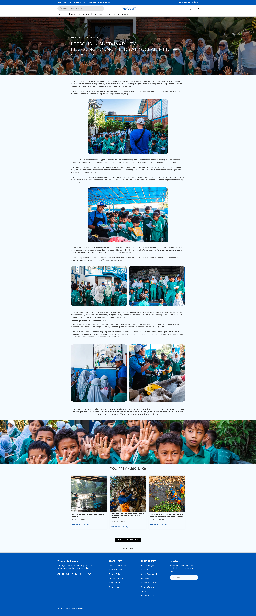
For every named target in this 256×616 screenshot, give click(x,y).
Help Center (114, 583)
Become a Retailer (149, 595)
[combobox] (81, 8)
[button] (197, 8)
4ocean (65, 608)
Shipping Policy (116, 578)
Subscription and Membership (80, 14)
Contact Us (114, 587)
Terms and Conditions (119, 565)
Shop (60, 14)
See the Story (79, 524)
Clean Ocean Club (149, 574)
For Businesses (106, 14)
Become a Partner (149, 583)
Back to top (128, 549)
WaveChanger (147, 565)
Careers (144, 570)
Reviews (145, 578)
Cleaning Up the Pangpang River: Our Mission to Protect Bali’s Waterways (127, 516)
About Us (122, 14)
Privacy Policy (115, 570)
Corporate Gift (147, 587)
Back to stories (128, 540)
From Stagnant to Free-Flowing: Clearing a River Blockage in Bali (167, 515)
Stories (144, 591)
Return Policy (115, 574)
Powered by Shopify (75, 608)
